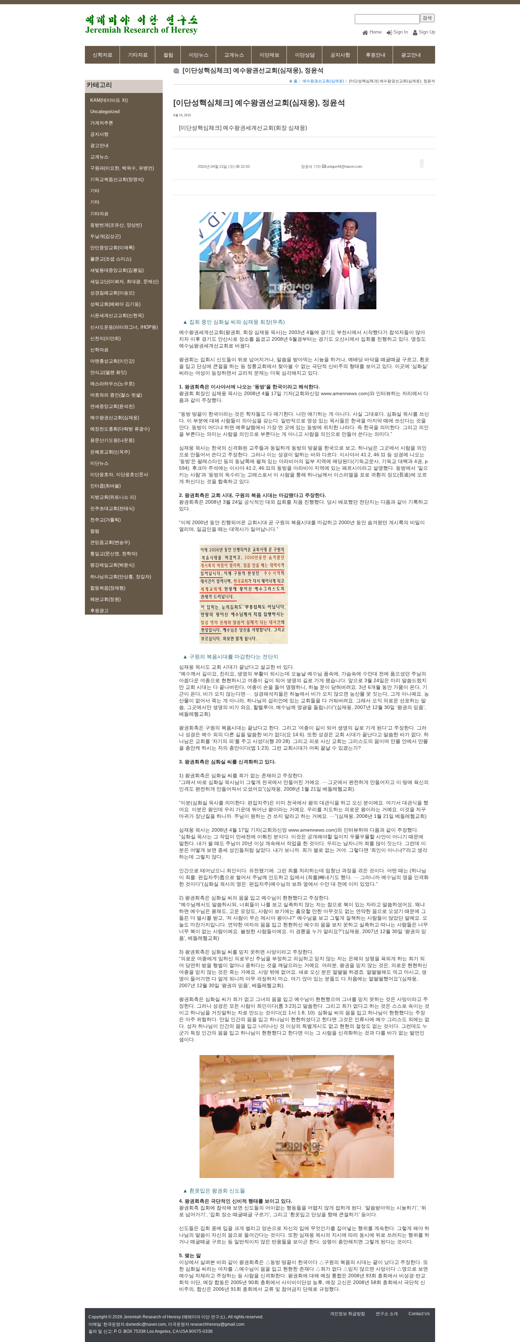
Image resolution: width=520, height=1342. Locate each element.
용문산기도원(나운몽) (112, 440)
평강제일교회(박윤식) (112, 565)
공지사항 (340, 55)
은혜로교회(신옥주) (110, 452)
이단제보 (269, 55)
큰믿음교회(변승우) (110, 542)
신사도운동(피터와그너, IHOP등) (124, 327)
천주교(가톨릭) (105, 519)
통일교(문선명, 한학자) (113, 553)
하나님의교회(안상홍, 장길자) (120, 576)
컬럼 (168, 55)
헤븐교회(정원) (105, 599)
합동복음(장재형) (107, 588)
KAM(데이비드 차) (109, 100)
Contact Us (419, 1314)
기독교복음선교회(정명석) (117, 179)
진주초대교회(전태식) (112, 508)
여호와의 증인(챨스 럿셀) (116, 395)
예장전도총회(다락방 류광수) (120, 429)
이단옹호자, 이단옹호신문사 (119, 474)
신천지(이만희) (105, 338)
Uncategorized (105, 111)
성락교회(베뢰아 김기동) (115, 304)
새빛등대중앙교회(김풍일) (117, 270)
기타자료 (138, 55)
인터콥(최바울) (105, 485)
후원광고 (99, 610)
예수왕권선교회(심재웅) (114, 417)
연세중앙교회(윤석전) (112, 406)
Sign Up (427, 32)
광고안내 (411, 55)
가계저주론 (101, 122)
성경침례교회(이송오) (112, 292)
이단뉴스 (199, 55)
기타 (94, 190)
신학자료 (102, 55)
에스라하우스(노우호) (112, 383)
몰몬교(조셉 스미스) (110, 259)
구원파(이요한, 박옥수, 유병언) (122, 168)
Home (376, 32)
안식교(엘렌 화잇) (108, 372)
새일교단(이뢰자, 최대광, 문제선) (124, 281)
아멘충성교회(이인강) (112, 361)
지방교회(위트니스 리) (113, 497)
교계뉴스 (234, 55)
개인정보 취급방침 (347, 1314)
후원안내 (376, 55)
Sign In (400, 32)
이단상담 (305, 55)
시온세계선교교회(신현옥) (117, 315)
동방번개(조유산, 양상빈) (116, 225)
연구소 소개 (387, 1314)
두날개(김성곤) (105, 236)
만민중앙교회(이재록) (112, 247)
